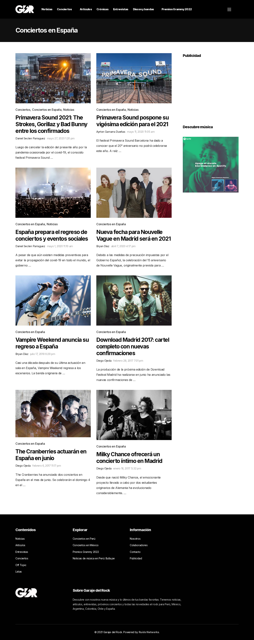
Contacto (135, 551)
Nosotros (135, 538)
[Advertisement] (211, 88)
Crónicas (102, 9)
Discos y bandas (143, 9)
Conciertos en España (47, 109)
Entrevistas (120, 9)
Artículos (86, 9)
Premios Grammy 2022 (177, 9)
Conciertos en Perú (84, 538)
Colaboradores (139, 545)
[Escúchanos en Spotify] (211, 164)
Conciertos (64, 9)
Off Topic (20, 565)
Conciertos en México (86, 545)
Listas (18, 571)
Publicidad (136, 558)
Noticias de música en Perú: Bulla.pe (94, 558)
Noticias (46, 9)
